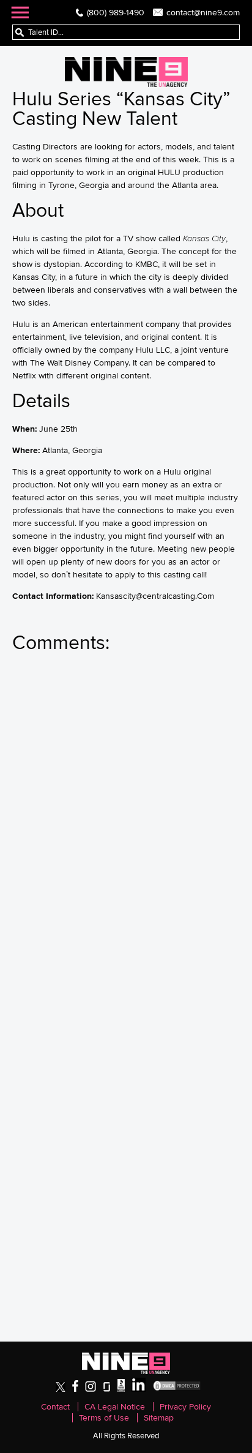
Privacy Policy (185, 1406)
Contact (55, 1406)
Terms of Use (104, 1417)
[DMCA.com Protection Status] (176, 1389)
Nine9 (126, 72)
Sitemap (159, 1417)
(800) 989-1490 (115, 12)
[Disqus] (126, 830)
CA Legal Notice (114, 1406)
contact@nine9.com (203, 12)
